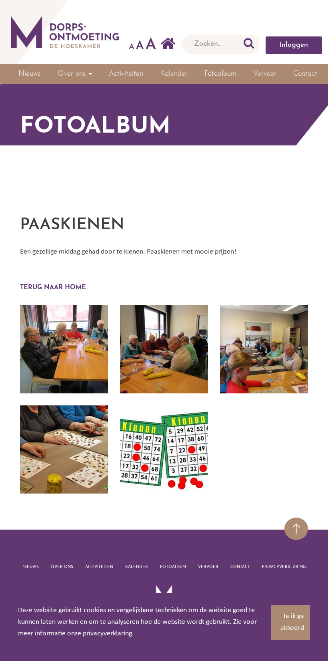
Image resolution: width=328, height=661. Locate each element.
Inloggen (294, 45)
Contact (305, 74)
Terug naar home (53, 287)
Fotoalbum (220, 74)
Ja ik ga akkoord (292, 622)
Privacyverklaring (284, 567)
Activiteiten (126, 74)
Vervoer (264, 74)
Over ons (62, 567)
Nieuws (29, 74)
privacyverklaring (107, 633)
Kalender (174, 74)
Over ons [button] (73, 74)
